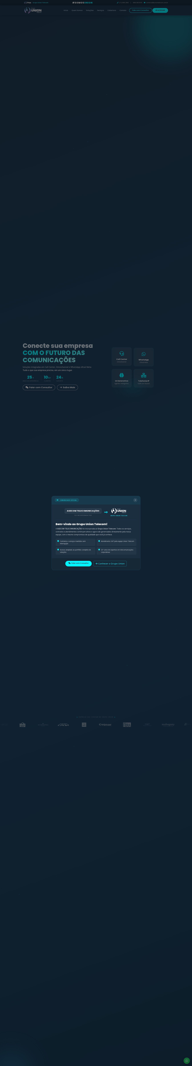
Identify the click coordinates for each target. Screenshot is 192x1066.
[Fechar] (135, 500)
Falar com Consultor (80, 563)
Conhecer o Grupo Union (111, 563)
